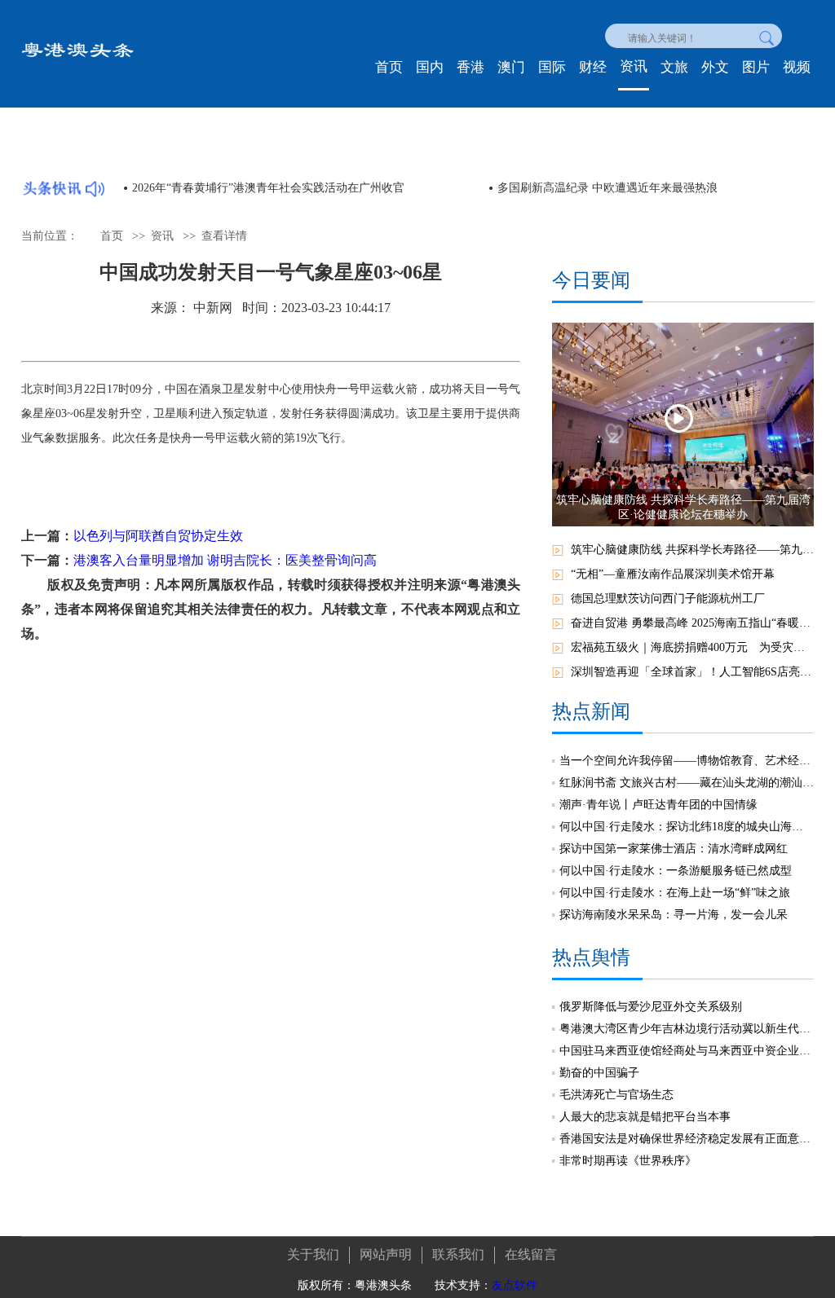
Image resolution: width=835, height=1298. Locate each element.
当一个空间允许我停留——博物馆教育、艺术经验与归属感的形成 (686, 761)
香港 (470, 67)
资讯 (633, 66)
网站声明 (386, 1254)
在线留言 (531, 1254)
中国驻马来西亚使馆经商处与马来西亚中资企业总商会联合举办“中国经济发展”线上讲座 (686, 1051)
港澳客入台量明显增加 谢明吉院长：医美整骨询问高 (225, 560)
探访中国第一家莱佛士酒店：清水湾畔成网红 (673, 849)
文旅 (674, 67)
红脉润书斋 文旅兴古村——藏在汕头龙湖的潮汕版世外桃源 (686, 783)
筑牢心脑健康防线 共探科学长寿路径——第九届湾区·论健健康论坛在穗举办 (692, 549)
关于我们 (313, 1254)
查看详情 (224, 236)
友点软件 (514, 1285)
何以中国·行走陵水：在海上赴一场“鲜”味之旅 (674, 893)
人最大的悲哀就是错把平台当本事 (645, 1117)
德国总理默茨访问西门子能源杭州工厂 (668, 598)
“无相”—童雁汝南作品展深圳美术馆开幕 (673, 574)
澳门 (511, 67)
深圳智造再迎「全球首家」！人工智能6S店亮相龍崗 (692, 672)
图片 (756, 67)
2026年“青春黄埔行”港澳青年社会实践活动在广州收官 (263, 188)
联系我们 (458, 1254)
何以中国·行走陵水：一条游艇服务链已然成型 (675, 871)
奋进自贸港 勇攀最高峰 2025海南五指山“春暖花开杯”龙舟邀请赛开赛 (692, 623)
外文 (715, 67)
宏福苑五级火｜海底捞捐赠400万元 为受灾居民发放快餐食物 (692, 647)
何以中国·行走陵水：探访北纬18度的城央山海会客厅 (686, 827)
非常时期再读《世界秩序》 (627, 1161)
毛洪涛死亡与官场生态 (616, 1095)
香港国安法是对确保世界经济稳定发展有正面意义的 (686, 1139)
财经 (593, 67)
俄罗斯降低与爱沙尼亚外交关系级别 (650, 1007)
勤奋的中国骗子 (599, 1073)
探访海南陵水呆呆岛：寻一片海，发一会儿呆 (673, 915)
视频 (797, 67)
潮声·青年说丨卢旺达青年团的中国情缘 (658, 805)
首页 (389, 67)
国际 (552, 67)
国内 (430, 67)
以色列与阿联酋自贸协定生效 (158, 536)
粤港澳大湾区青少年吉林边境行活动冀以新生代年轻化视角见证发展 (686, 1029)
